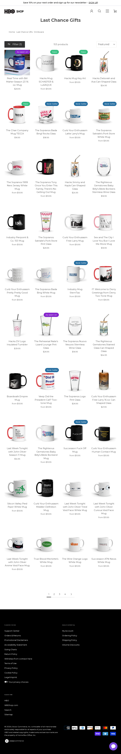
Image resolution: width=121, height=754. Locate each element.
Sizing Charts (10, 649)
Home (12, 32)
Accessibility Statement (15, 645)
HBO (6, 700)
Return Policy (10, 654)
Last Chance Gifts (24, 32)
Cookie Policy (10, 673)
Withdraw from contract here (18, 659)
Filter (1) (17, 44)
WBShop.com (11, 705)
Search (7, 710)
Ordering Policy (69, 635)
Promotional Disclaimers (16, 640)
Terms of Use (10, 663)
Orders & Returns (12, 635)
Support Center (11, 631)
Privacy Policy (11, 668)
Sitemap (8, 714)
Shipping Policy (69, 640)
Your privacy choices (18, 682)
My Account (67, 631)
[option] (60, 3)
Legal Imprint (10, 677)
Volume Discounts (70, 645)
